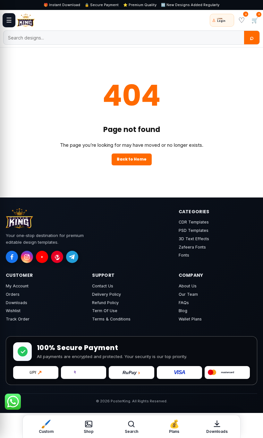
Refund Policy (105, 302)
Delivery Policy (106, 294)
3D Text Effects (194, 238)
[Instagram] (27, 257)
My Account (17, 286)
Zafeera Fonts (192, 247)
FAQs (184, 302)
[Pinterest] (57, 257)
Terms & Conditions (111, 319)
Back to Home (132, 159)
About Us (188, 286)
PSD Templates (193, 230)
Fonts (184, 255)
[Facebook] (12, 257)
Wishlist (13, 310)
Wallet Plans (190, 319)
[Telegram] (72, 257)
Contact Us (102, 286)
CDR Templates (194, 222)
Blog (183, 310)
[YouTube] (42, 257)
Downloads (16, 302)
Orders (13, 294)
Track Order (18, 319)
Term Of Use (104, 310)
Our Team (188, 294)
